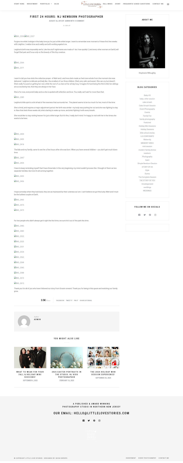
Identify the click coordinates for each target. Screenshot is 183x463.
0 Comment (79, 21)
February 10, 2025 (67, 380)
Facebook (60, 300)
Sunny (147, 174)
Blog (57, 4)
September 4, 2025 (30, 380)
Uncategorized (147, 184)
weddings (147, 187)
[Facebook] (139, 215)
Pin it (76, 300)
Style (147, 170)
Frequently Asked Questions (136, 4)
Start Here (19, 4)
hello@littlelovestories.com (101, 413)
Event (118, 4)
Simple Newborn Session (147, 163)
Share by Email (86, 300)
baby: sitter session (147, 99)
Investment (32, 4)
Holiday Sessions (147, 129)
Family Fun (147, 116)
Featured (147, 123)
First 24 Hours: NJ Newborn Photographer (66, 16)
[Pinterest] (150, 215)
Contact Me (158, 4)
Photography (147, 157)
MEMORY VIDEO (147, 143)
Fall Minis (108, 4)
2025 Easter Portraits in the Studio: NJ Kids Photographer (67, 374)
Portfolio (45, 4)
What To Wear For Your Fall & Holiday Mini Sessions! (30, 374)
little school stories (147, 133)
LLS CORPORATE (147, 136)
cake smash (147, 102)
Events (147, 112)
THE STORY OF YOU (147, 180)
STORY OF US (147, 167)
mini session (147, 146)
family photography (147, 119)
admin (67, 21)
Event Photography (147, 109)
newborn (147, 153)
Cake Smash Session (147, 106)
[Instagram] (155, 215)
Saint (147, 160)
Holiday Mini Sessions (147, 126)
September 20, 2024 (103, 378)
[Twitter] (144, 215)
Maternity (147, 140)
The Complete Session (147, 177)
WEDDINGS (147, 191)
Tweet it (69, 300)
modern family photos (147, 150)
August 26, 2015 (55, 21)
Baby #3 (67, 25)
